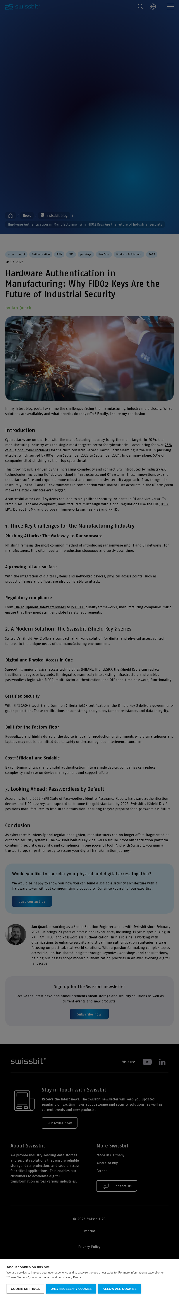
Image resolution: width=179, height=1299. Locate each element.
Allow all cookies (119, 1289)
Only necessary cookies (71, 1289)
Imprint (47, 1277)
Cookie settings (25, 1289)
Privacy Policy (72, 1277)
